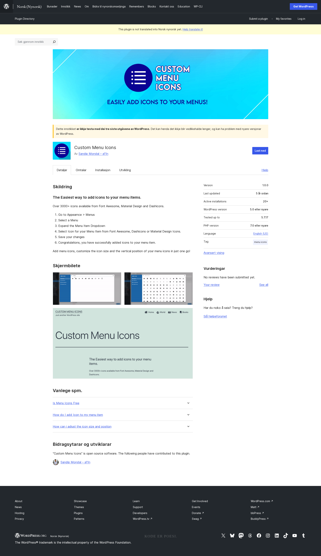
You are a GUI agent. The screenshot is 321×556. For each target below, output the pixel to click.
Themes (79, 507)
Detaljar (62, 170)
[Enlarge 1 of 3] (116, 277)
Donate (198, 513)
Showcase (80, 501)
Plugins (78, 513)
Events (196, 507)
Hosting (19, 513)
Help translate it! (193, 29)
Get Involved (200, 501)
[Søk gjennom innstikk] (54, 42)
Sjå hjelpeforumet (215, 316)
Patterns (79, 518)
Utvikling (125, 170)
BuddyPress (260, 518)
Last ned (260, 150)
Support (138, 507)
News (18, 507)
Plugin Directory (25, 18)
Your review (212, 285)
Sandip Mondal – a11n (93, 154)
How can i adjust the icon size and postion (82, 426)
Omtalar (81, 170)
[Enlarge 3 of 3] (188, 313)
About (18, 501)
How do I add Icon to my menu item (78, 415)
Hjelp (265, 170)
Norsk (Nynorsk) (59, 536)
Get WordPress (303, 6)
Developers (140, 513)
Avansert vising (214, 253)
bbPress (257, 513)
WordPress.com (262, 501)
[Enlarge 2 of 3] (188, 277)
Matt (255, 507)
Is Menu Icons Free (66, 403)
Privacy (19, 518)
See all (263, 285)
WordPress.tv (143, 518)
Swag (197, 518)
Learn (136, 501)
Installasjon (102, 170)
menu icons (260, 242)
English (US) (260, 233)
